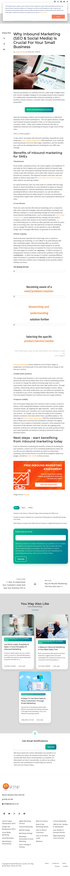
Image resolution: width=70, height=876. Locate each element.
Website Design (24, 830)
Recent (16, 507)
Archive (30, 507)
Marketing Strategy (25, 833)
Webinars (39, 841)
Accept (58, 16)
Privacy (57, 866)
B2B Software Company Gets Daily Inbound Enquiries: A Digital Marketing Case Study (40, 523)
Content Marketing (59, 821)
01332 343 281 (8, 799)
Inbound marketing (20, 365)
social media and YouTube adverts (49, 178)
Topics (23, 507)
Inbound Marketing (26, 827)
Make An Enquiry (42, 821)
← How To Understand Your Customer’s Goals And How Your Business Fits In (13, 585)
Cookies (65, 866)
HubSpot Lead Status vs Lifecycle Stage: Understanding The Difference (35, 513)
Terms (64, 863)
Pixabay (26, 495)
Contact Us (55, 863)
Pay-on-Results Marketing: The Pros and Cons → (56, 585)
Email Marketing (7, 838)
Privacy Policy (43, 12)
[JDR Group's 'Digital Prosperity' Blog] (35, 583)
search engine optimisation (31, 140)
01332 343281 (32, 456)
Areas (47, 863)
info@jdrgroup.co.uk (11, 804)
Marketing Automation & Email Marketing (26, 839)
